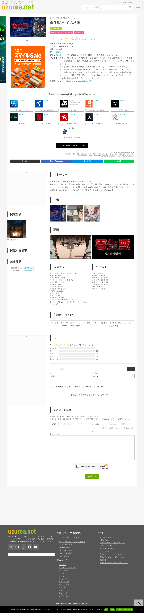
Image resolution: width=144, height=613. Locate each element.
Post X (24, 161)
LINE (119, 161)
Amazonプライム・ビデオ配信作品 (72, 542)
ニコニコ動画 (115, 117)
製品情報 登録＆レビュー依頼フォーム (114, 563)
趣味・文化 (63, 593)
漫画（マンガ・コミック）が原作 (61, 33)
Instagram (23, 547)
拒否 (112, 609)
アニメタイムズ (39, 103)
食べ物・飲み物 (65, 596)
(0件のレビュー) (88, 39)
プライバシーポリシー (108, 546)
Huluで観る (21, 124)
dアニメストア (89, 103)
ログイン (120, 2)
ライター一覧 (105, 551)
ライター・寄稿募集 (107, 548)
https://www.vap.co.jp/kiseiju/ (78, 81)
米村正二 (82, 55)
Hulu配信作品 (64, 556)
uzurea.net (68, 603)
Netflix (39, 117)
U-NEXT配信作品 (65, 545)
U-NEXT (89, 117)
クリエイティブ (65, 570)
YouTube (36, 547)
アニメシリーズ (56, 28)
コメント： (54, 434)
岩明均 (59, 52)
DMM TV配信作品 (65, 553)
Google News (17, 547)
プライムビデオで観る (22, 110)
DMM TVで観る (122, 110)
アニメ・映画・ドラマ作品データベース (74, 537)
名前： (55, 424)
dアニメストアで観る (97, 110)
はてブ (87, 161)
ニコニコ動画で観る (122, 124)
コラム (61, 576)
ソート (52, 373)
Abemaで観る (72, 110)
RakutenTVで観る (72, 124)
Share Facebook (56, 161)
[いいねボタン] (27, 41)
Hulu (14, 117)
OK (106, 609)
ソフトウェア (64, 582)
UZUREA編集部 (29, 268)
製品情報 (103, 560)
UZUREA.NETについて (108, 537)
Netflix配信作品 (65, 547)
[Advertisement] (63, 7)
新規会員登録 (127, 2)
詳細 (50, 541)
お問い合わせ (105, 540)
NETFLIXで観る (47, 124)
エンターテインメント (67, 568)
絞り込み (95, 373)
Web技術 (62, 565)
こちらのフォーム (116, 155)
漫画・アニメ (64, 590)
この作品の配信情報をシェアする (73, 145)
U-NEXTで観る (97, 124)
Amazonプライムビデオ (14, 103)
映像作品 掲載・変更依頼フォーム (112, 543)
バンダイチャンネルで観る (72, 137)
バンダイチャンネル (64, 131)
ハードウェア (64, 585)
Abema (64, 103)
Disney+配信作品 (65, 550)
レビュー (62, 587)
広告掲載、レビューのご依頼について (114, 554)
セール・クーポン (65, 579)
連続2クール (79, 33)
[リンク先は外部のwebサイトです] (28, 87)
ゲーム (61, 573)
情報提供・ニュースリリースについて (114, 557)
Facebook (29, 547)
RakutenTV (64, 117)
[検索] (131, 369)
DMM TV (115, 103)
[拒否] (141, 610)
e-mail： (96, 424)
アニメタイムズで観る (47, 110)
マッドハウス (112, 55)
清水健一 (60, 55)
